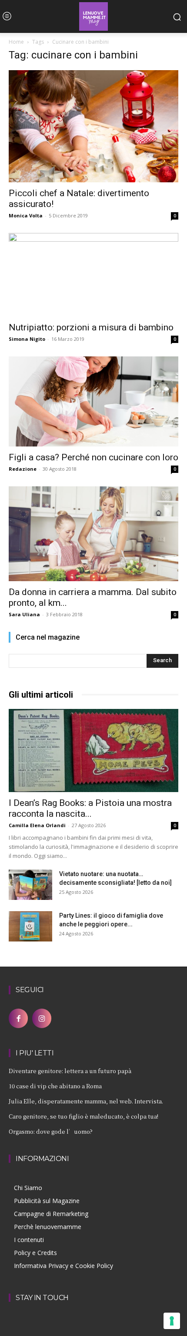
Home (16, 41)
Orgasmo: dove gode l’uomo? (51, 1131)
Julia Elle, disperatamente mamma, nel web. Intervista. (86, 1101)
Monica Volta (26, 215)
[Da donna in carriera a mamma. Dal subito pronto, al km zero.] (93, 533)
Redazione (23, 469)
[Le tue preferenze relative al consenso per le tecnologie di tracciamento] (172, 1321)
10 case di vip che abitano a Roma (55, 1086)
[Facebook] (18, 1018)
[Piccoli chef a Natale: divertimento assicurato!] (93, 126)
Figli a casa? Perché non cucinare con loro (93, 457)
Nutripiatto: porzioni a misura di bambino (91, 327)
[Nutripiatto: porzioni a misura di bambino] (93, 275)
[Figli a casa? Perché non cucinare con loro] (93, 401)
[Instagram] (41, 1018)
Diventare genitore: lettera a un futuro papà (70, 1071)
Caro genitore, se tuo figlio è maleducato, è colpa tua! (83, 1116)
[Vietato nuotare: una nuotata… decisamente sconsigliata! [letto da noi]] (30, 885)
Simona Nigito (27, 339)
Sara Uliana (24, 614)
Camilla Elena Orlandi (37, 825)
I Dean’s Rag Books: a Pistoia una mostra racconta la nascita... (90, 808)
